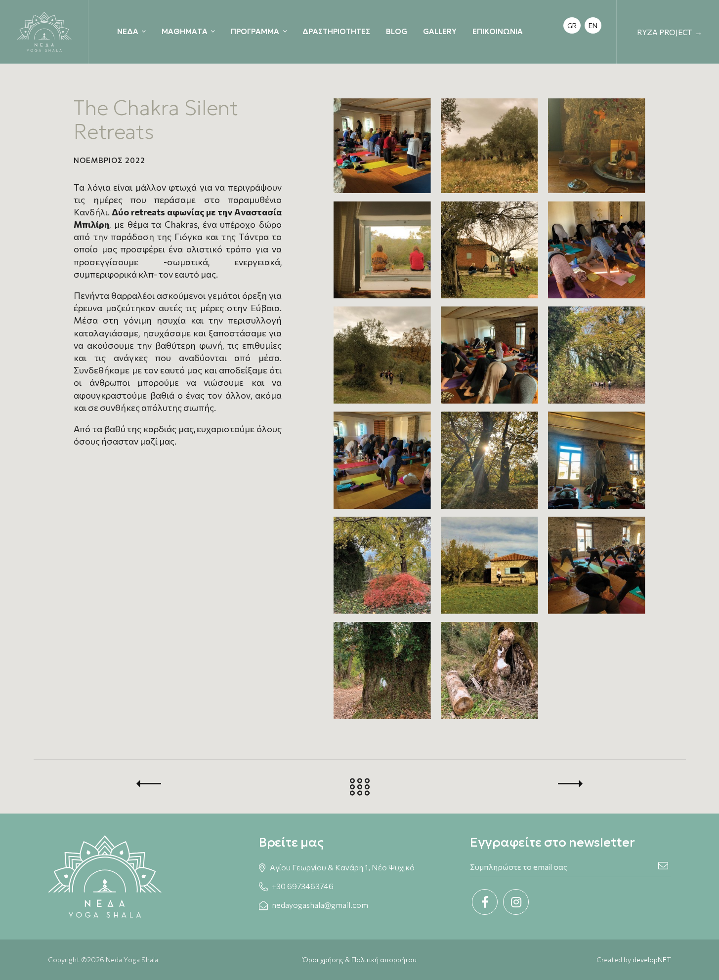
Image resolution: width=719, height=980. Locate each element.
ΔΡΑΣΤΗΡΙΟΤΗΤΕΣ (336, 31)
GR (572, 25)
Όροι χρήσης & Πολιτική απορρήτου (359, 959)
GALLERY (440, 31)
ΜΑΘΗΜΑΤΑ (185, 31)
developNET (652, 959)
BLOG (396, 31)
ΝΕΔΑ (127, 31)
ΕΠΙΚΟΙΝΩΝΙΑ (497, 31)
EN (593, 25)
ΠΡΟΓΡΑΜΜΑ (255, 31)
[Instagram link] (516, 902)
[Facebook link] (485, 902)
